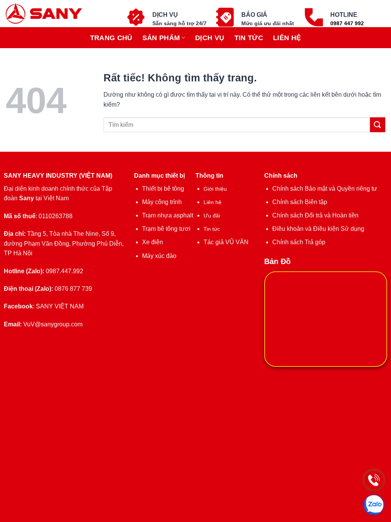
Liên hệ (287, 38)
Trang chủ (111, 38)
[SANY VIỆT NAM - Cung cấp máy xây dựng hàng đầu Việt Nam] (47, 13)
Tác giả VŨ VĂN (226, 242)
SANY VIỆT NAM (60, 306)
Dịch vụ (209, 38)
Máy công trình (162, 202)
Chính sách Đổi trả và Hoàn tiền (315, 215)
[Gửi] (377, 124)
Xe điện (152, 242)
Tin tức (248, 38)
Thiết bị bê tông (163, 188)
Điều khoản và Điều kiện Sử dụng (318, 228)
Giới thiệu (215, 189)
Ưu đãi (212, 215)
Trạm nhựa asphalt (167, 215)
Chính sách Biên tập (299, 202)
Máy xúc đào (159, 256)
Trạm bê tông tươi (166, 228)
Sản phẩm (161, 38)
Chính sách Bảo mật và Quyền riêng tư (324, 188)
